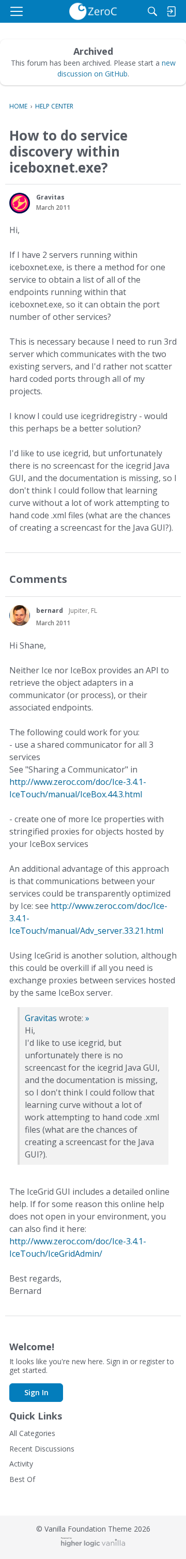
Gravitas (41, 1018)
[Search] (152, 11)
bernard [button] (49, 610)
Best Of (22, 1479)
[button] (19, 203)
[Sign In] (171, 11)
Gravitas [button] (50, 197)
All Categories (32, 1433)
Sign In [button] (36, 1392)
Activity (21, 1464)
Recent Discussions (41, 1449)
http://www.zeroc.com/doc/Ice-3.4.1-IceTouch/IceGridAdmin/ (77, 1247)
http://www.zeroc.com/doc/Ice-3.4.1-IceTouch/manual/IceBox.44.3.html (77, 788)
